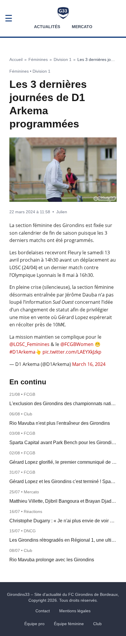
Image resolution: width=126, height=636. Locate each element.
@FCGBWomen (76, 344)
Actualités (47, 26)
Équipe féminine (69, 623)
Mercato (82, 26)
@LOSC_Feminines (29, 344)
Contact (42, 610)
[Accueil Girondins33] (63, 13)
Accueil (16, 59)
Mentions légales (75, 610)
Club (97, 623)
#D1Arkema (22, 352)
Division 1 (62, 59)
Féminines (38, 59)
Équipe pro (34, 623)
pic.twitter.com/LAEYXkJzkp (71, 352)
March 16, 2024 (88, 364)
